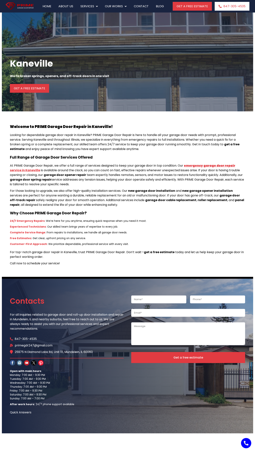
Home (47, 6)
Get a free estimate (188, 357)
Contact (141, 6)
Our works (114, 6)
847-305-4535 (234, 6)
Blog (160, 6)
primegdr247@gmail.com (33, 345)
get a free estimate (192, 6)
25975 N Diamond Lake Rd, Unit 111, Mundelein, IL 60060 (54, 352)
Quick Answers (20, 412)
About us (65, 6)
